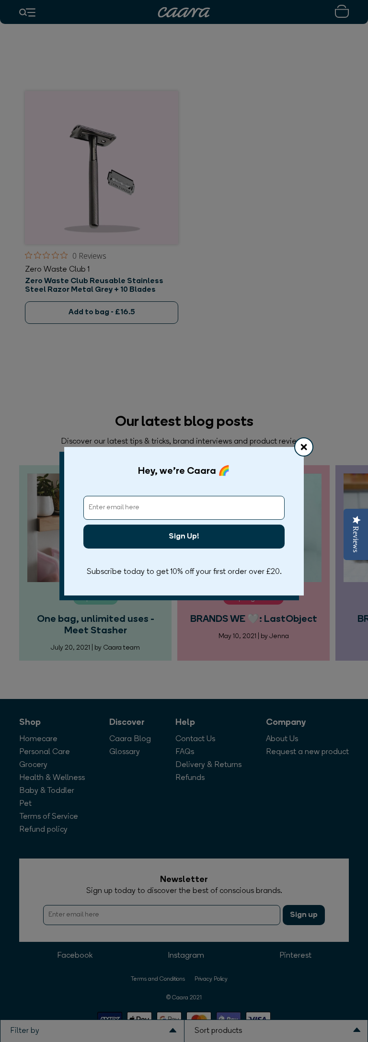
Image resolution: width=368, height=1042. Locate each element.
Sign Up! (184, 536)
